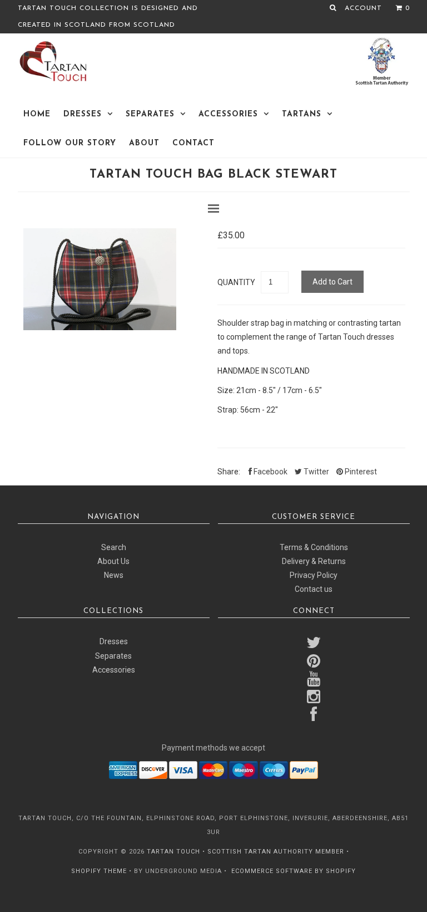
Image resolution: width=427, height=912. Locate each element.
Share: (228, 471)
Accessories (228, 114)
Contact (193, 143)
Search (113, 547)
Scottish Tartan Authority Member (275, 851)
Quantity (236, 282)
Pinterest (360, 471)
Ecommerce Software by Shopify (293, 871)
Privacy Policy (313, 575)
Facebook (269, 471)
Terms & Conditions (314, 547)
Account (363, 8)
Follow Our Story (69, 143)
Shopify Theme (99, 871)
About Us (113, 561)
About (144, 143)
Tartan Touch (173, 851)
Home (37, 114)
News (113, 575)
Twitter (315, 471)
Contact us (313, 589)
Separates (150, 114)
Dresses (82, 114)
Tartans (301, 114)
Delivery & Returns (314, 561)
